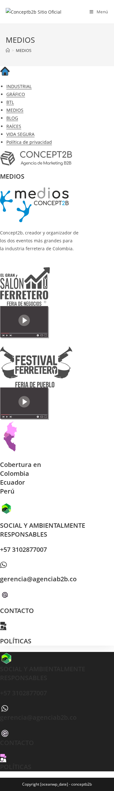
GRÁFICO (15, 94)
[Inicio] (8, 50)
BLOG (12, 118)
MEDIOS (23, 50)
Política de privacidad (29, 142)
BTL (10, 102)
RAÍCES (13, 126)
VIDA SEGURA (20, 134)
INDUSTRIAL (19, 86)
